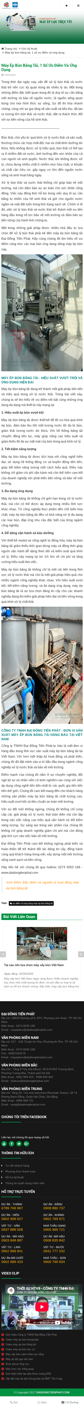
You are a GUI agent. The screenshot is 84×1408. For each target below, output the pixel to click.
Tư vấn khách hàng (17, 1165)
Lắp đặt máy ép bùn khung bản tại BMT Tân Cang (34, 1378)
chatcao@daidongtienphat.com (30, 1080)
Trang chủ (10, 48)
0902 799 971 (54, 1219)
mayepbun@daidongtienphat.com (31, 1029)
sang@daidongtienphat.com (28, 1104)
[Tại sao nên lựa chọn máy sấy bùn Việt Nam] (42, 943)
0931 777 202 (54, 1251)
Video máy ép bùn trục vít (20, 1349)
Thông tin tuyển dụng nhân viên (25, 1183)
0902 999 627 (12, 1219)
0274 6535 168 (25, 1025)
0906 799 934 (54, 1262)
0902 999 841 (12, 1251)
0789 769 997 (12, 1208)
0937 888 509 (12, 1230)
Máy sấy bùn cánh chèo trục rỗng (25, 1354)
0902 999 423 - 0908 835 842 (34, 1076)
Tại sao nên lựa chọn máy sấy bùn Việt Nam (34, 965)
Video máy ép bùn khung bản (22, 1339)
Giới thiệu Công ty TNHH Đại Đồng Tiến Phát (31, 1334)
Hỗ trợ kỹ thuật (14, 1177)
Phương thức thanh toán (20, 1171)
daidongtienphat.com (53, 1392)
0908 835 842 (54, 1240)
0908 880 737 (54, 1208)
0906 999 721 (24, 1100)
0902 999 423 (12, 1262)
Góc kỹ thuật (29, 48)
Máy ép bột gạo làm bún (19, 1359)
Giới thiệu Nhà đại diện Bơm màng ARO (28, 1373)
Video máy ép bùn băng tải (21, 1344)
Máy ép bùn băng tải (15, 389)
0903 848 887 (12, 1240)
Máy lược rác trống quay (20, 1368)
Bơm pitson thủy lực (17, 1364)
